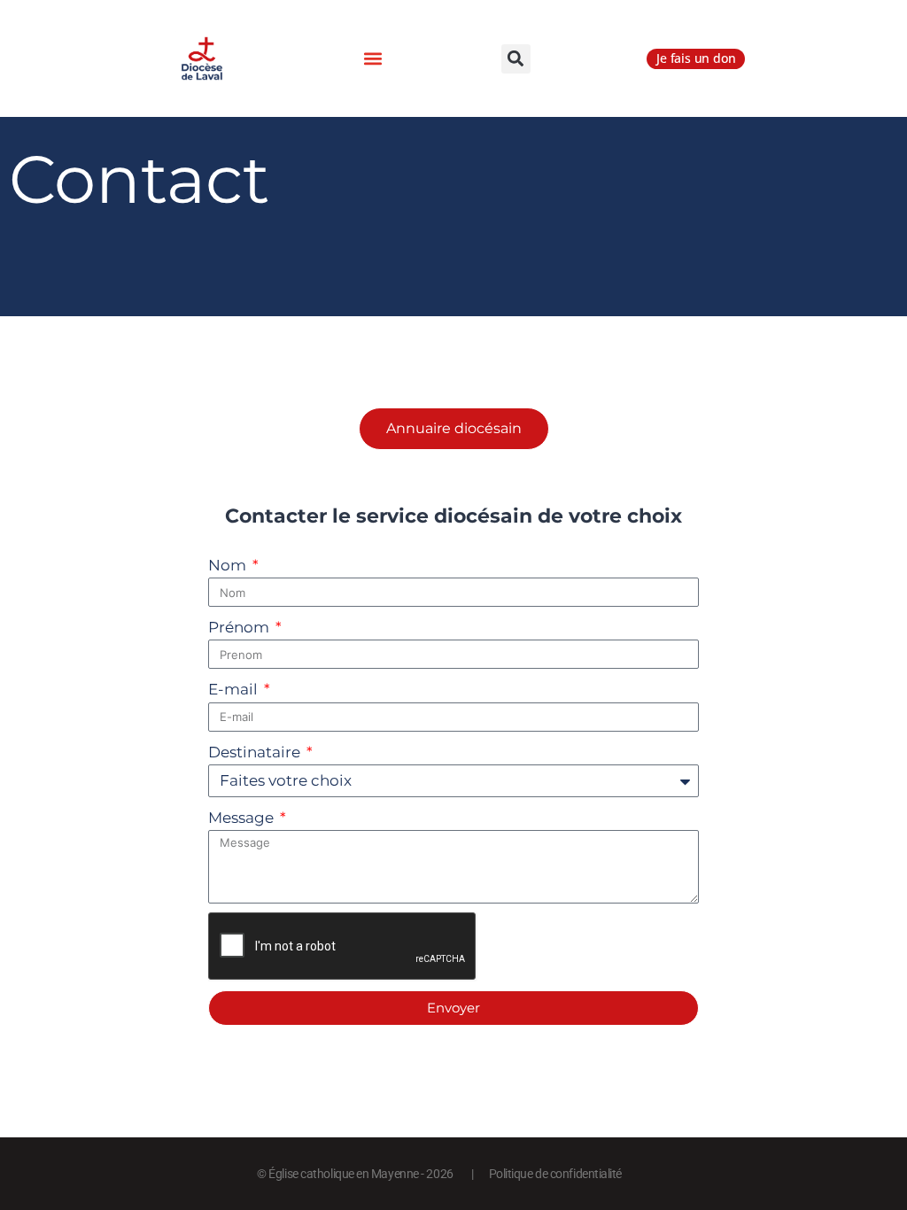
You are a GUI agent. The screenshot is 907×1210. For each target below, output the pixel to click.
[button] (372, 59)
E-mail (234, 689)
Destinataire (256, 752)
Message (242, 817)
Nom (229, 565)
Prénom (240, 627)
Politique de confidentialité (555, 1174)
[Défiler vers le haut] (862, 1145)
